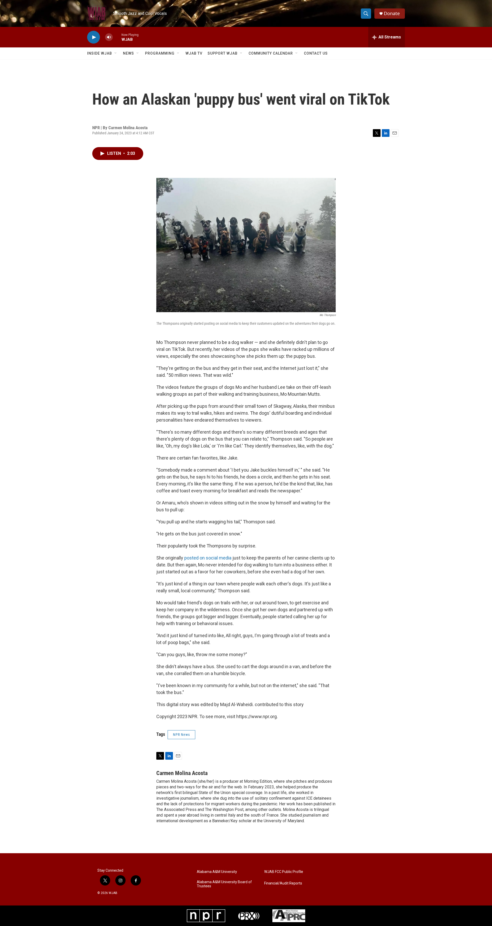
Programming (160, 53)
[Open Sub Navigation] (116, 53)
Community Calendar (271, 53)
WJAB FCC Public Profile (283, 872)
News (128, 53)
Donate (392, 13)
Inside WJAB (99, 53)
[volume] (109, 37)
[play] (93, 37)
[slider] (117, 37)
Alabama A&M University (217, 872)
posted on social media (207, 558)
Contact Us (316, 53)
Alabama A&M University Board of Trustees (224, 884)
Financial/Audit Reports (283, 883)
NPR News (181, 734)
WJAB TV (194, 53)
